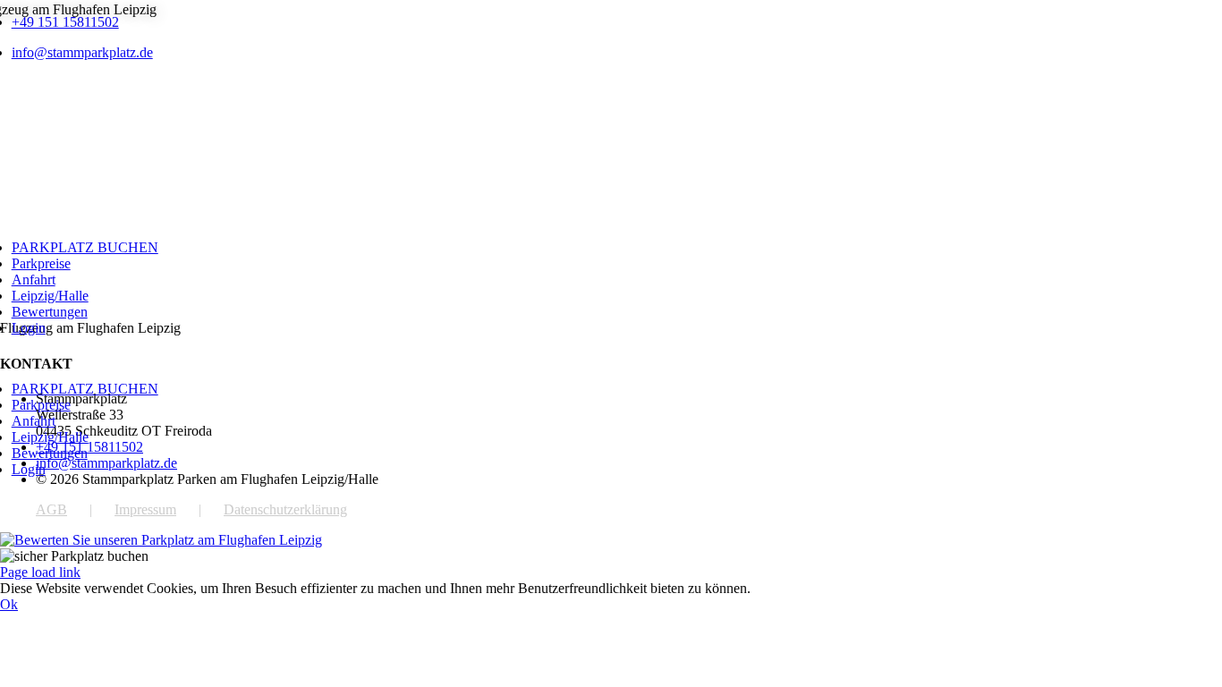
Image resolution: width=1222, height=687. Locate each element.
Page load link (40, 572)
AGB (51, 509)
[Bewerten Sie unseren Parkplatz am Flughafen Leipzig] (161, 539)
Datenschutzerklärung (285, 509)
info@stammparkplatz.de (82, 52)
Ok (9, 604)
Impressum (145, 509)
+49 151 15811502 (65, 22)
